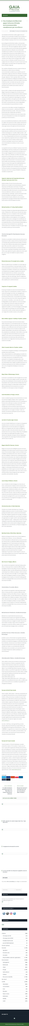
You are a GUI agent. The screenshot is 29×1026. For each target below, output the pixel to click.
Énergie (4, 969)
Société (3, 981)
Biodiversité (5, 964)
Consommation (6, 986)
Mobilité (4, 998)
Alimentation (5, 984)
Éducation (5, 991)
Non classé (4, 979)
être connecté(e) (10, 881)
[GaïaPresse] (14, 8)
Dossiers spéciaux (6, 945)
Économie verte (6, 952)
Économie (4, 947)
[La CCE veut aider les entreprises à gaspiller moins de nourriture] (14, 861)
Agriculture (5, 950)
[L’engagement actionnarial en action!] (14, 837)
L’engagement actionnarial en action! (11, 846)
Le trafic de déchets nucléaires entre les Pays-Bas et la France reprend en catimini (7, 790)
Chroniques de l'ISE (7, 935)
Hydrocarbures (6, 972)
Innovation (5, 955)
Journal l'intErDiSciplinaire (8, 943)
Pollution (5, 974)
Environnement (5, 960)
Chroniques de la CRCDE (8, 938)
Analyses (4, 933)
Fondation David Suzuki (8, 940)
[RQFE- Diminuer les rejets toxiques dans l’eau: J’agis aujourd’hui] (14, 811)
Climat (4, 967)
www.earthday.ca (5, 720)
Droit (4, 989)
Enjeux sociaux (6, 993)
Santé (4, 1001)
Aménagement (6, 962)
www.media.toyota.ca (16, 769)
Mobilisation (5, 996)
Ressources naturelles (7, 976)
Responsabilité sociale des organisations (18, 31)
